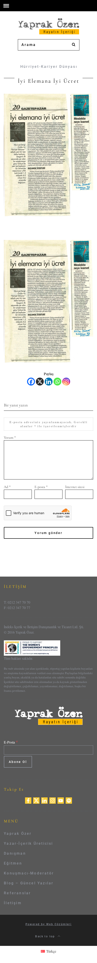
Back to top (45, 936)
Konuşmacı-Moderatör (29, 873)
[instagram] (52, 800)
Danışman (15, 853)
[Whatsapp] (57, 382)
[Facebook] (31, 382)
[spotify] (68, 800)
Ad (7, 487)
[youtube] (60, 800)
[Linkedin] (49, 382)
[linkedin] (44, 800)
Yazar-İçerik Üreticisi (28, 843)
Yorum (10, 437)
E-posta (41, 487)
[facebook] (28, 800)
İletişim (13, 903)
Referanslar (17, 893)
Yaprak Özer (18, 833)
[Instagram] (66, 382)
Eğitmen (13, 863)
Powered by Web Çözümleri (48, 924)
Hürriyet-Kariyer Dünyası (48, 66)
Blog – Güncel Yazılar (28, 883)
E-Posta (11, 742)
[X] (40, 382)
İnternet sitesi (74, 487)
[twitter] (36, 800)
